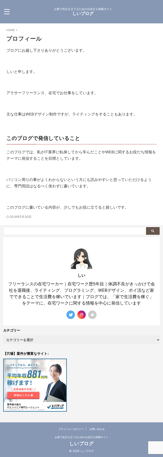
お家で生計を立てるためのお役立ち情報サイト (81, 437)
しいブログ (83, 13)
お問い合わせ (97, 429)
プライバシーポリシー (71, 429)
